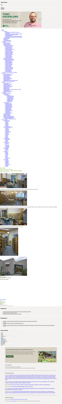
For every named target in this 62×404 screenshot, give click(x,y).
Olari (6, 150)
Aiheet (2, 332)
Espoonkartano (7, 139)
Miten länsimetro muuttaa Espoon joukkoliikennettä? (13, 36)
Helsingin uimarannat (7, 43)
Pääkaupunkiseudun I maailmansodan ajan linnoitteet (12, 89)
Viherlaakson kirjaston (19, 226)
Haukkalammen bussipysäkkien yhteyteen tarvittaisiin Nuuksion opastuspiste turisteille (17, 311)
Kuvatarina (3, 340)
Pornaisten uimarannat (9, 52)
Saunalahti (7, 124)
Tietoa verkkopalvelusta (7, 41)
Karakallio (7, 143)
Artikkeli (3, 338)
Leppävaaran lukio (10, 99)
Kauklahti (22, 384)
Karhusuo (7, 130)
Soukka (6, 125)
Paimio (41, 377)
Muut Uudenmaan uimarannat (8, 45)
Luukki (6, 155)
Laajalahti (7, 161)
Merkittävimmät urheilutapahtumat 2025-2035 (19, 392)
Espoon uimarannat (7, 42)
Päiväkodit (16, 382)
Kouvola (36, 376)
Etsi (1, 4)
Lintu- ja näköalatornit (43, 381)
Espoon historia (6, 83)
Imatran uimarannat (8, 60)
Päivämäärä (3, 343)
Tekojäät (19, 382)
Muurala (6, 135)
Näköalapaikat (11, 382)
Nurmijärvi (32, 377)
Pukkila (51, 377)
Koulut (38, 381)
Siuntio (24, 378)
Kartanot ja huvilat (30, 381)
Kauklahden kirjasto (8, 105)
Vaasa (42, 378)
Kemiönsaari (25, 376)
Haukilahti (7, 160)
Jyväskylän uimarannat (9, 62)
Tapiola (6, 165)
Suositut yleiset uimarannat (8, 58)
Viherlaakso (7, 147)
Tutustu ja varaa (9, 356)
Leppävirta (53, 376)
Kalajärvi (6, 153)
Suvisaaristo (7, 126)
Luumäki (16, 377)
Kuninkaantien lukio (10, 98)
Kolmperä (7, 132)
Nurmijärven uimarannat (9, 51)
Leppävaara (7, 145)
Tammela (30, 378)
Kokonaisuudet (3, 336)
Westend (6, 166)
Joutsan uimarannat (8, 61)
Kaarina (14, 376)
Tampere (34, 378)
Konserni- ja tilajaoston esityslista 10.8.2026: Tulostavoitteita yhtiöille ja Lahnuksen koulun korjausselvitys (20, 321)
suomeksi (2, 7)
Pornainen (44, 377)
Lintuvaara (7, 146)
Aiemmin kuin (3, 342)
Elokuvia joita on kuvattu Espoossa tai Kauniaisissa (13, 37)
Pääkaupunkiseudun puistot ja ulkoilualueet (11, 80)
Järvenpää (10, 376)
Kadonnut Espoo (6, 87)
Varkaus (48, 378)
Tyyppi (2, 337)
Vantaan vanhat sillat (7, 91)
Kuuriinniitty (7, 134)
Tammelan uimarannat (9, 68)
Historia (20, 381)
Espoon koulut (6, 94)
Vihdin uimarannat (8, 57)
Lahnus (6, 154)
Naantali (26, 377)
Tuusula (39, 378)
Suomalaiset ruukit (7, 90)
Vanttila (6, 141)
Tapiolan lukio (9, 101)
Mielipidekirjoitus (4, 341)
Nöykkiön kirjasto (8, 108)
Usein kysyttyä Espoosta (46, 384)
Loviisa (13, 377)
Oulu (35, 377)
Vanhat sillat (28, 382)
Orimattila (38, 377)
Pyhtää (54, 377)
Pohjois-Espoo (6, 151)
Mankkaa (6, 162)
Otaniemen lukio (10, 100)
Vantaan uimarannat (7, 44)
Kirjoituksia (5, 31)
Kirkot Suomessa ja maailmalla (9, 116)
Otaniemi (6, 163)
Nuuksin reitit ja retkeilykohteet (43, 392)
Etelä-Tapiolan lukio (10, 96)
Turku (37, 378)
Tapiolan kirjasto (8, 112)
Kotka (33, 376)
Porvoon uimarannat (8, 53)
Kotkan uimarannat (8, 63)
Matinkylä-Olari (6, 148)
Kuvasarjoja (4, 92)
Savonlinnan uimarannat (9, 67)
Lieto (6, 377)
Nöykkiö (6, 123)
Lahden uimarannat (8, 65)
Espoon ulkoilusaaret (7, 77)
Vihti (50, 378)
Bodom (6, 152)
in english (2, 9)
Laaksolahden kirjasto (9, 106)
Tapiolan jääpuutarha (51, 392)
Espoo (1, 301)
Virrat (53, 378)
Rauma (13, 378)
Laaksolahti (2, 303)
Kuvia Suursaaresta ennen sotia (32, 392)
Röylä (6, 157)
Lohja (8, 377)
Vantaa (45, 378)
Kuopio (39, 376)
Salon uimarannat (8, 66)
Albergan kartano (33, 391)
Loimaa (10, 377)
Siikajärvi (6, 137)
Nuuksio (6, 136)
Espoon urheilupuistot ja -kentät (10, 118)
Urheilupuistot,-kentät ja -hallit (44, 388)
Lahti (41, 376)
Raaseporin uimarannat (9, 54)
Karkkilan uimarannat (8, 48)
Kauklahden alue (6, 138)
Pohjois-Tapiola (7, 164)
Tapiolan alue (6, 159)
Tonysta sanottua (6, 38)
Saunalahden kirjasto (8, 110)
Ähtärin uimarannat (8, 71)
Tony (2, 30)
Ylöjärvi (55, 378)
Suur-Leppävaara (3, 302)
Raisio (10, 378)
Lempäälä (49, 376)
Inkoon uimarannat (8, 47)
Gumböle (6, 128)
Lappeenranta (45, 376)
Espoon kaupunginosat (7, 93)
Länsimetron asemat (7, 114)
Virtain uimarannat (8, 70)
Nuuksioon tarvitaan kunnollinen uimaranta (10, 312)
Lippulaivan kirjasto (8, 107)
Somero (27, 378)
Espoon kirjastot (6, 102)
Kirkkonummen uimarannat (9, 49)
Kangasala (17, 376)
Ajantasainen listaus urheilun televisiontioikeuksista (21, 391)
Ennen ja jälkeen (15, 381)
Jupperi (1, 304)
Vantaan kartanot (52, 388)
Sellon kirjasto (7, 111)
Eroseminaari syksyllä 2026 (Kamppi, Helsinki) (21, 399)
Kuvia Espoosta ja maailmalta (8, 169)
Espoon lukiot (7, 95)
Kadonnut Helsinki (7, 88)
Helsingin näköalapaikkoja (8, 78)
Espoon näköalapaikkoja (8, 75)
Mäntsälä (22, 377)
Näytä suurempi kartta (3, 299)
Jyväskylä (6, 376)
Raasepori (6, 378)
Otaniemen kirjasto (8, 109)
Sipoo (22, 378)
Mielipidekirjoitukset (8, 35)
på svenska (2, 8)
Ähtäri (6, 379)
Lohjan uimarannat (8, 50)
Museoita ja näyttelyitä (7, 115)
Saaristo (27, 386)
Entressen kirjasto (8, 103)
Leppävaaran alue (6, 142)
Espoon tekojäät (6, 76)
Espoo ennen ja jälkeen (7, 82)
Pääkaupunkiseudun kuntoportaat (9, 81)
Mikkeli (20, 377)
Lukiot (48, 381)
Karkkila (21, 376)
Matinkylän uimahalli (8, 392)
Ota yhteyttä (5, 39)
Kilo (6, 144)
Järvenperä (7, 129)
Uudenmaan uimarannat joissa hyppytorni (10, 72)
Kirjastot (35, 381)
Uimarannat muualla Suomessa (9, 59)
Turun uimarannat (8, 69)
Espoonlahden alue (7, 120)
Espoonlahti (7, 121)
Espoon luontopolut (7, 74)
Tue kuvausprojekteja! (7, 40)
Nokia (29, 377)
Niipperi (6, 156)
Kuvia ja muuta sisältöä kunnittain (9, 117)
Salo (15, 378)
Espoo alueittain (4, 119)
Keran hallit (38, 391)
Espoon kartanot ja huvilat (8, 84)
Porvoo (48, 377)
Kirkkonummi (30, 376)
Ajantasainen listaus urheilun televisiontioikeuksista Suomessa (13, 323)
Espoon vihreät (11, 399)
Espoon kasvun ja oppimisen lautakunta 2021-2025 (13, 33)
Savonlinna (18, 378)
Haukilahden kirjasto (8, 104)
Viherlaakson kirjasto (8, 113)
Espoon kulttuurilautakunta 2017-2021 (11, 34)
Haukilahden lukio (10, 97)
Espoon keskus (7, 127)
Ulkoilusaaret (23, 382)
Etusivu (3, 29)
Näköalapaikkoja (22, 386)
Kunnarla (6, 133)
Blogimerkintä (4, 339)
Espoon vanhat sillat (7, 85)
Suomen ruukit (36, 388)
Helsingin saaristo (6, 79)
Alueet (2, 334)
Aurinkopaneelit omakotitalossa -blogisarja (12, 32)
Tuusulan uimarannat (8, 56)
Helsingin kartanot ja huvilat (8, 86)
